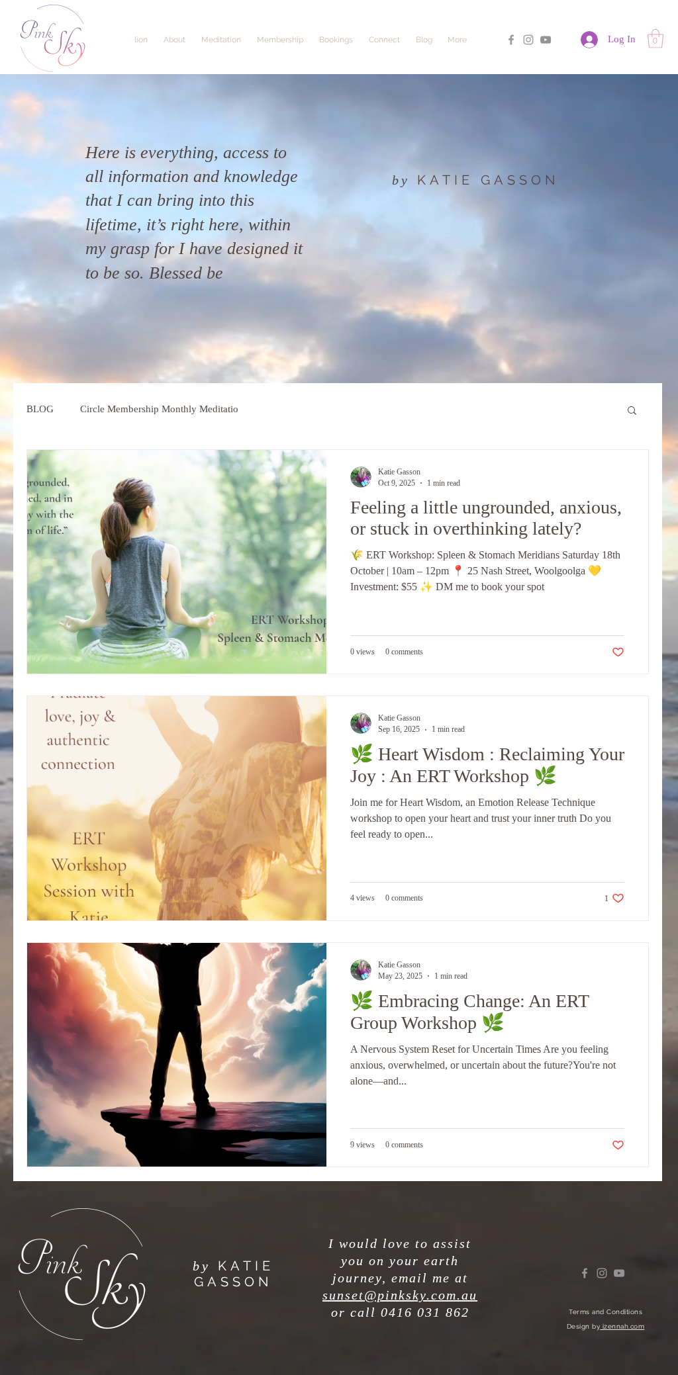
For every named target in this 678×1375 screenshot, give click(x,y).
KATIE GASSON (488, 180)
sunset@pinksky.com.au (399, 1295)
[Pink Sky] (511, 39)
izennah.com (622, 1326)
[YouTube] (545, 39)
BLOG (40, 409)
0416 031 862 (425, 1312)
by (401, 180)
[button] (655, 38)
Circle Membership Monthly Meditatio (159, 409)
